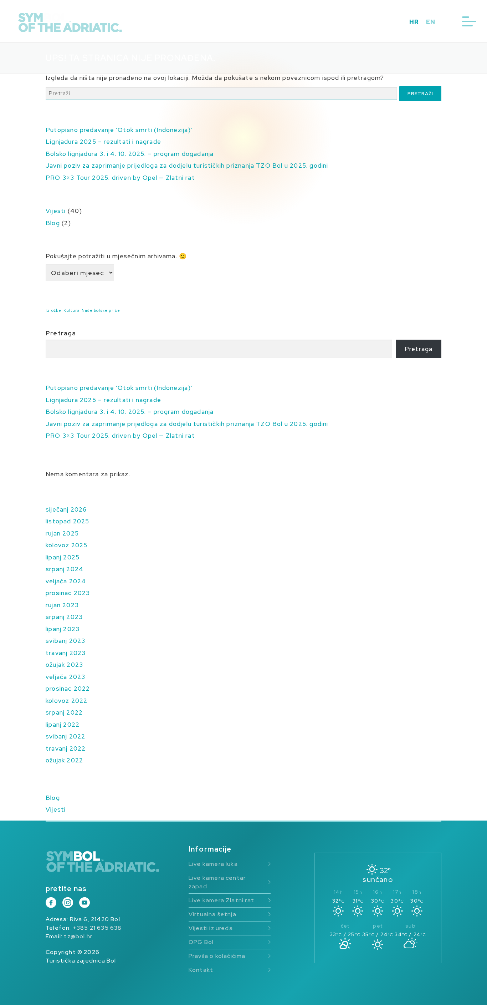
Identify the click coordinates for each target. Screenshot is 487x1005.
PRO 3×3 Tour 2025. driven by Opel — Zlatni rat (120, 178)
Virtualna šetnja (212, 914)
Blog (53, 223)
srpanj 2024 (64, 569)
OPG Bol (201, 942)
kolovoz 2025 (66, 545)
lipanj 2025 (63, 557)
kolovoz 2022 (66, 701)
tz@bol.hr (78, 936)
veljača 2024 (66, 581)
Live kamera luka (213, 864)
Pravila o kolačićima (217, 956)
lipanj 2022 (63, 725)
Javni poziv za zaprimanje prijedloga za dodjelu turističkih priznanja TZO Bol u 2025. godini (187, 165)
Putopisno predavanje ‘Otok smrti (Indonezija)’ (119, 130)
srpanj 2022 (64, 712)
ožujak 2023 (64, 665)
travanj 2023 (66, 653)
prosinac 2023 (68, 593)
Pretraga (61, 333)
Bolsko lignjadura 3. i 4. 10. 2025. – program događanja (130, 154)
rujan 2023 (62, 605)
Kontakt (201, 970)
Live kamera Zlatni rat (221, 900)
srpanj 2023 (64, 617)
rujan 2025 (62, 533)
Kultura (71, 310)
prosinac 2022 (68, 688)
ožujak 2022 (64, 760)
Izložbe (53, 310)
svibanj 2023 (65, 641)
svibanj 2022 (65, 736)
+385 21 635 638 (97, 928)
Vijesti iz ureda (211, 928)
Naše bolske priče (101, 310)
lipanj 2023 (63, 629)
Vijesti (56, 211)
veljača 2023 (65, 677)
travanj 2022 (66, 748)
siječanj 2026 (66, 509)
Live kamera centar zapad (217, 882)
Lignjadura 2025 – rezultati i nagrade (103, 142)
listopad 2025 (67, 521)
